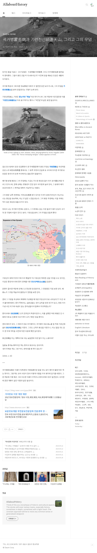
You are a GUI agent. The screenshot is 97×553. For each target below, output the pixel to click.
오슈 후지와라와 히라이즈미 (85, 237)
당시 (76, 408)
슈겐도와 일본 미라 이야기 (84, 224)
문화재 (91, 398)
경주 (85, 395)
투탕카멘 (89, 408)
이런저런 (78, 147)
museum (78, 377)
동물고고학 (79, 207)
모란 (89, 405)
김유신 (83, 389)
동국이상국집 (79, 392)
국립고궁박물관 (80, 383)
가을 (76, 411)
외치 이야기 (80, 221)
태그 (13, 13)
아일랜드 (78, 405)
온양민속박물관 (87, 377)
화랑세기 (78, 398)
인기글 (84, 352)
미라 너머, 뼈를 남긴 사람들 (85, 263)
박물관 (77, 389)
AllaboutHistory (15, 4)
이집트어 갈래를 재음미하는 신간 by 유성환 (20, 454)
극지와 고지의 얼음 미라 (84, 228)
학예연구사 (78, 380)
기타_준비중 (80, 266)
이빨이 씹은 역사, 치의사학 (84, 335)
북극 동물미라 (80, 257)
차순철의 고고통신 (81, 305)
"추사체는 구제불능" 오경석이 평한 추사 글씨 (21, 446)
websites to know (82, 323)
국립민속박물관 (80, 401)
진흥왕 (91, 386)
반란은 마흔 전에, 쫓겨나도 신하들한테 (18, 452)
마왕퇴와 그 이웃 (81, 231)
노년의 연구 (79, 211)
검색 (87, 4)
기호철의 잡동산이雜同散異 (84, 284)
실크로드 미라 (80, 234)
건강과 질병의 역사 (81, 181)
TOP (92, 545)
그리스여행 (89, 401)
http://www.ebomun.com (15, 407)
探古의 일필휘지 (80, 274)
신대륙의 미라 (80, 245)
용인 (86, 386)
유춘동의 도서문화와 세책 (84, 291)
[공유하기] (9, 429)
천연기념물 (88, 392)
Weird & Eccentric (82, 113)
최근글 (77, 352)
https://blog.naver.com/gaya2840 (18, 390)
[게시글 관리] (12, 429)
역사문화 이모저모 (11, 441)
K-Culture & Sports (83, 116)
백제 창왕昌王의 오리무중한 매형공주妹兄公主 (21, 449)
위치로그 (41, 13)
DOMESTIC (79, 140)
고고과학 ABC (80, 165)
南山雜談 (78, 309)
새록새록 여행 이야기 (82, 319)
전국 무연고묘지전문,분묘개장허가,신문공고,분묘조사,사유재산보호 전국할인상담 (26, 415)
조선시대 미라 (80, 248)
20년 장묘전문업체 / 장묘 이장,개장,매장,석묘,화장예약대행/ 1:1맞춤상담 (33, 398)
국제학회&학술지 (81, 270)
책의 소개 (79, 218)
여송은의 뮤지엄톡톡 (82, 295)
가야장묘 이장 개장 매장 (16, 394)
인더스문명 (78, 371)
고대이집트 (78, 395)
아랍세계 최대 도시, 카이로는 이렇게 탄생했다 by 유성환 (24, 457)
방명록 (55, 13)
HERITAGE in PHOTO (83, 137)
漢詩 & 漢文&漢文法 (82, 123)
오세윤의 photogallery (83, 288)
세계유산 (86, 380)
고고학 (84, 405)
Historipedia (80, 177)
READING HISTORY (82, 133)
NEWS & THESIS (81, 107)
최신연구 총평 (80, 169)
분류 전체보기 (80, 96)
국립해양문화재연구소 (82, 374)
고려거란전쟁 (79, 386)
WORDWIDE (80, 143)
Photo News (80, 110)
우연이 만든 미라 (81, 260)
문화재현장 (79, 151)
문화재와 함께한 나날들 (83, 173)
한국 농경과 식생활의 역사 (84, 185)
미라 (89, 395)
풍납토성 (82, 408)
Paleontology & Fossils (84, 119)
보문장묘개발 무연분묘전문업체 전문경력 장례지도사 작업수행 (27, 411)
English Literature (82, 327)
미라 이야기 (79, 215)
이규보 (86, 371)
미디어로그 (26, 13)
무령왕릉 (85, 398)
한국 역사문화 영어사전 (83, 331)
